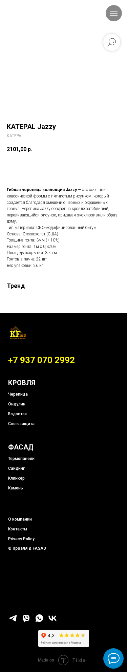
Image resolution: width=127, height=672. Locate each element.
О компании (20, 519)
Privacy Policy (21, 539)
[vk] (52, 621)
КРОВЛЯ (21, 383)
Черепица (18, 394)
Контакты (17, 529)
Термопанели (21, 458)
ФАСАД (21, 447)
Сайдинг (16, 468)
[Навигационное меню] (114, 13)
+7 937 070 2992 (41, 360)
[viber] (26, 621)
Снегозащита (21, 423)
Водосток (17, 414)
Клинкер (16, 478)
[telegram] (13, 621)
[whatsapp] (39, 621)
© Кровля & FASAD (27, 548)
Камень (15, 488)
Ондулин (16, 404)
